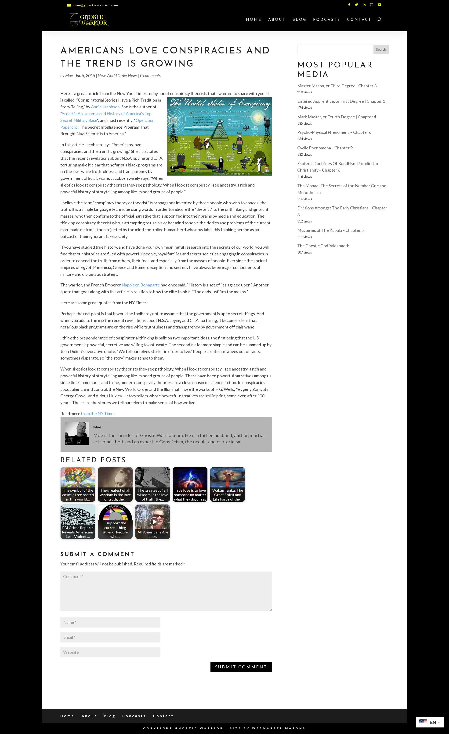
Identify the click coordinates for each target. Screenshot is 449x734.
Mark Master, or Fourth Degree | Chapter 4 (336, 116)
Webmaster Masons (279, 728)
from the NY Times (98, 413)
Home (254, 20)
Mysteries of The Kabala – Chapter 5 (330, 230)
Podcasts (326, 20)
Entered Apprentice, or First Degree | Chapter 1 (341, 101)
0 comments (150, 75)
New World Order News (118, 75)
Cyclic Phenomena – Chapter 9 (325, 147)
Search (381, 49)
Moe (69, 75)
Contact (359, 20)
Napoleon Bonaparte (141, 284)
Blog (300, 20)
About (277, 20)
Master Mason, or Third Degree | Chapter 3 (337, 85)
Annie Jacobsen (105, 106)
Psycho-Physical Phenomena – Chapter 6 (334, 132)
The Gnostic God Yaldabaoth (323, 245)
